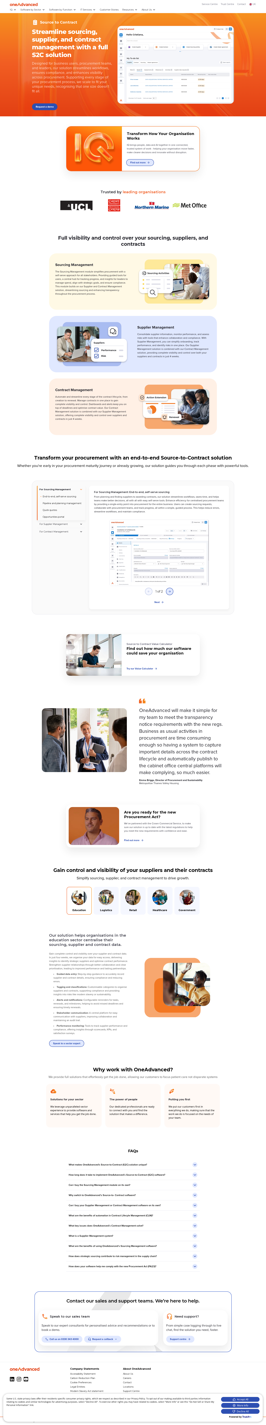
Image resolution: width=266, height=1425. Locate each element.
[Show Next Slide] (169, 591)
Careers (127, 1378)
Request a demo (45, 107)
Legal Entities (77, 1386)
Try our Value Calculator (140, 668)
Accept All (242, 1399)
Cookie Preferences (80, 1382)
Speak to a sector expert (66, 1043)
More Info (242, 1405)
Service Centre (210, 4)
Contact (241, 4)
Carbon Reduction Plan (82, 1378)
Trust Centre (227, 4)
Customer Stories (109, 9)
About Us (147, 9)
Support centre (178, 1339)
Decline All (243, 1411)
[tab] (61, 489)
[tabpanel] (159, 548)
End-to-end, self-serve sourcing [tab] (59, 496)
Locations (128, 1386)
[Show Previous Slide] (148, 591)
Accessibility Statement (83, 1373)
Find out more (138, 162)
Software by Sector (30, 9)
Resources (128, 9)
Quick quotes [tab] (50, 510)
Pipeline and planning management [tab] (62, 503)
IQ (11, 9)
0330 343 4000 (64, 1339)
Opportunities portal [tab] (53, 516)
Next (157, 602)
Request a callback (102, 1339)
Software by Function (60, 9)
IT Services (86, 9)
